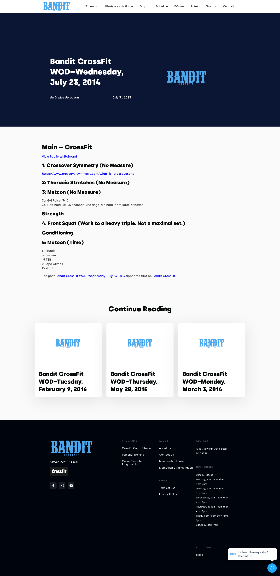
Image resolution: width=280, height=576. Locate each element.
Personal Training (133, 454)
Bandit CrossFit (163, 276)
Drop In (144, 6)
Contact (228, 6)
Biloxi (199, 554)
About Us (165, 448)
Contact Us (166, 454)
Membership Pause (171, 461)
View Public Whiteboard (59, 156)
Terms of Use (167, 488)
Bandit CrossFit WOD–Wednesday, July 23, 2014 (90, 276)
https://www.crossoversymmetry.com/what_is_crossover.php (88, 174)
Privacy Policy (168, 494)
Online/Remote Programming (132, 463)
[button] (91, 6)
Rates (194, 6)
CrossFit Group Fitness (136, 448)
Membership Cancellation (176, 467)
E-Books (179, 6)
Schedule (162, 6)
